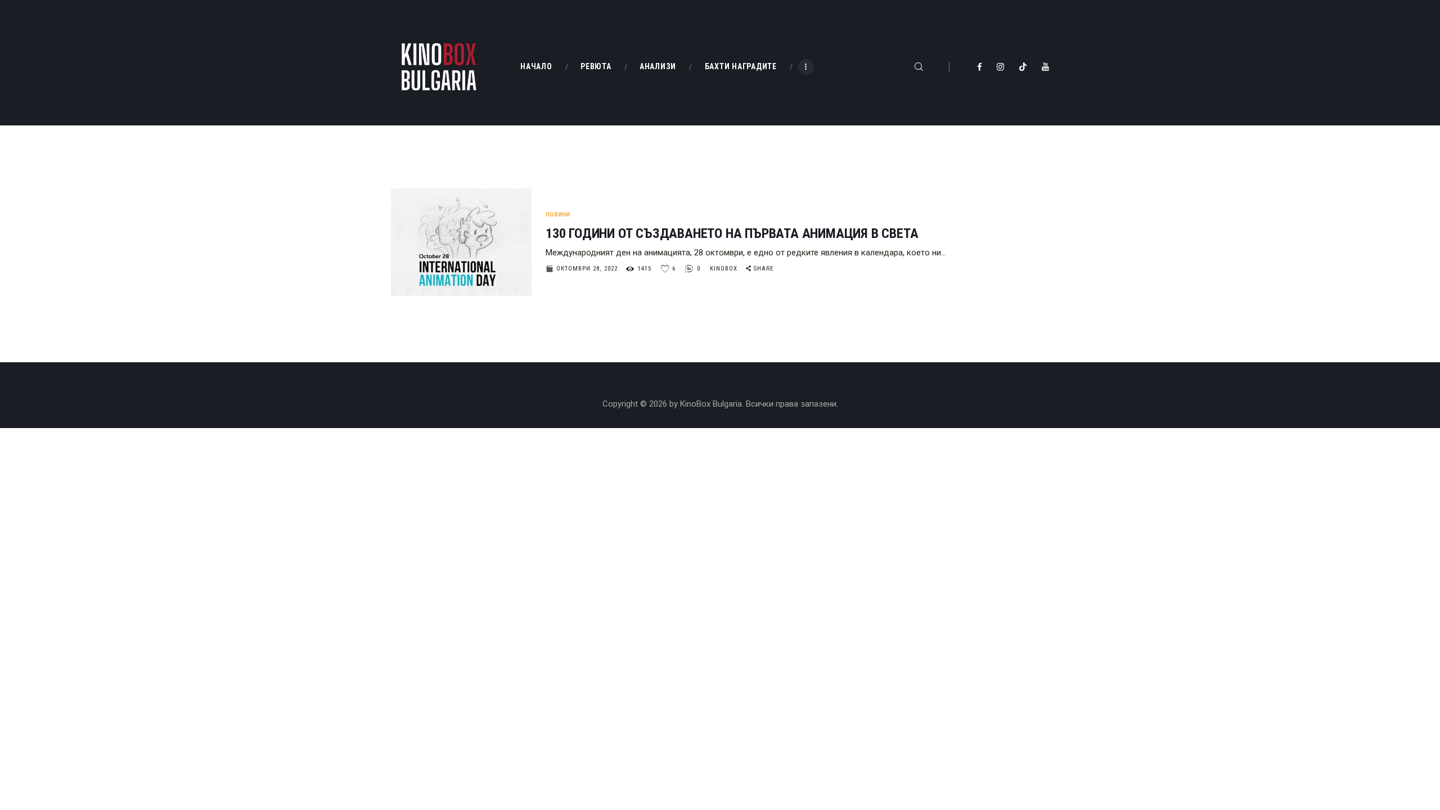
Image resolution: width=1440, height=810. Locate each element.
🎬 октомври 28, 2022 (582, 268)
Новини (558, 214)
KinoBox (725, 268)
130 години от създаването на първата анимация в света (732, 234)
